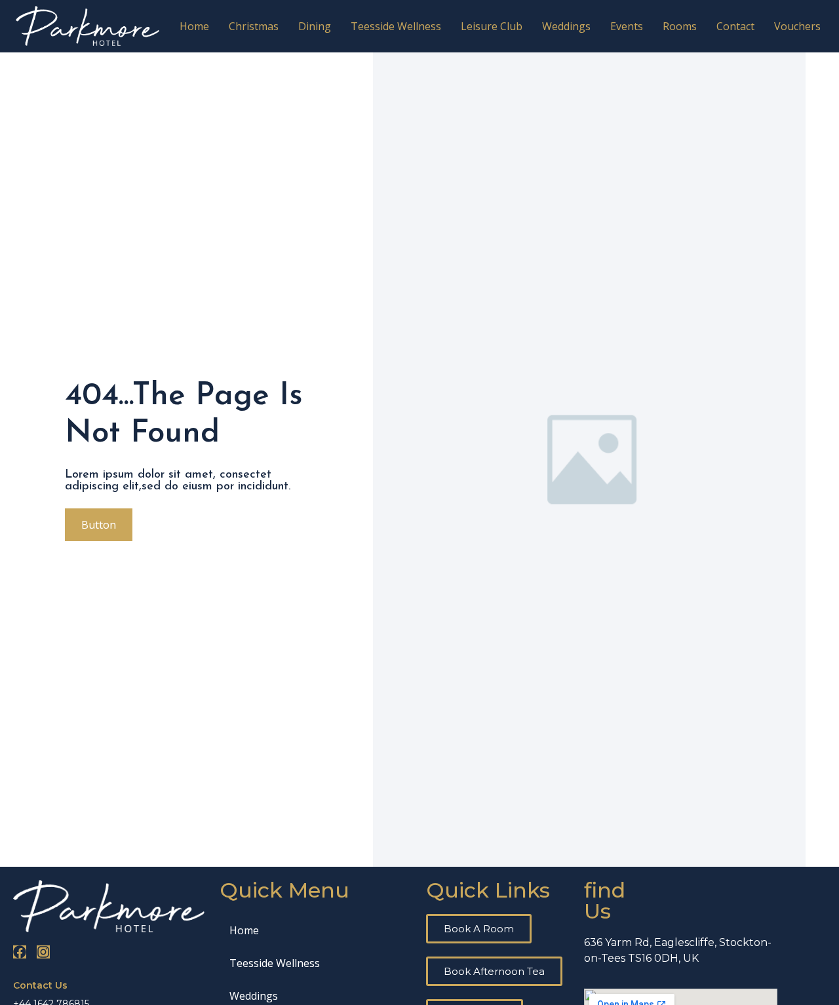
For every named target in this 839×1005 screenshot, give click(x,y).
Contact (735, 26)
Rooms (680, 26)
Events (626, 26)
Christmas (254, 26)
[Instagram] (43, 951)
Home (194, 26)
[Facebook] (19, 951)
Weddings (566, 26)
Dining (314, 26)
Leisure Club (491, 26)
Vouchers (797, 26)
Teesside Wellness (396, 26)
